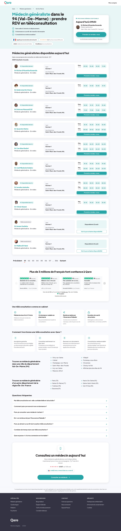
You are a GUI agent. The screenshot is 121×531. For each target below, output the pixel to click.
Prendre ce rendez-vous (91, 34)
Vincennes (86, 363)
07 (50, 261)
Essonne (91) (56, 388)
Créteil (55, 360)
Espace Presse (66, 507)
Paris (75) (55, 380)
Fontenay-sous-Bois (90, 360)
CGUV (24, 526)
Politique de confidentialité (94, 501)
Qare (13, 9)
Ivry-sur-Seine (57, 368)
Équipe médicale (41, 504)
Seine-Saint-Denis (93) (90, 383)
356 (56, 261)
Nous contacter (66, 504)
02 (29, 261)
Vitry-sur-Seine (58, 357)
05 (42, 261)
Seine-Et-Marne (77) (59, 383)
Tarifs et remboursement (43, 507)
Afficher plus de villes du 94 (92, 368)
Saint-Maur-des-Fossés (61, 365)
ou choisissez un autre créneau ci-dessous (91, 39)
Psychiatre (14, 510)
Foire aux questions (67, 501)
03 (33, 261)
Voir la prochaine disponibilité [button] (91, 231)
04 (37, 261)
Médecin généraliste (25, 9)
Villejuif (85, 357)
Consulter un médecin (59, 477)
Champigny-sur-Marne (60, 363)
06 (46, 261)
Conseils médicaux (41, 510)
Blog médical (39, 501)
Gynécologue (15, 504)
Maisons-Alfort (58, 371)
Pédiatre (13, 507)
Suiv (63, 261)
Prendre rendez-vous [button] (91, 76)
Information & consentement (95, 504)
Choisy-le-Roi (88, 365)
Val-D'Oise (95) (88, 386)
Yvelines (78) (56, 386)
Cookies (89, 507)
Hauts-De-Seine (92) (90, 380)
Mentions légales (15, 526)
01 (25, 261)
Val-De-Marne (40, 9)
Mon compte (113, 3)
